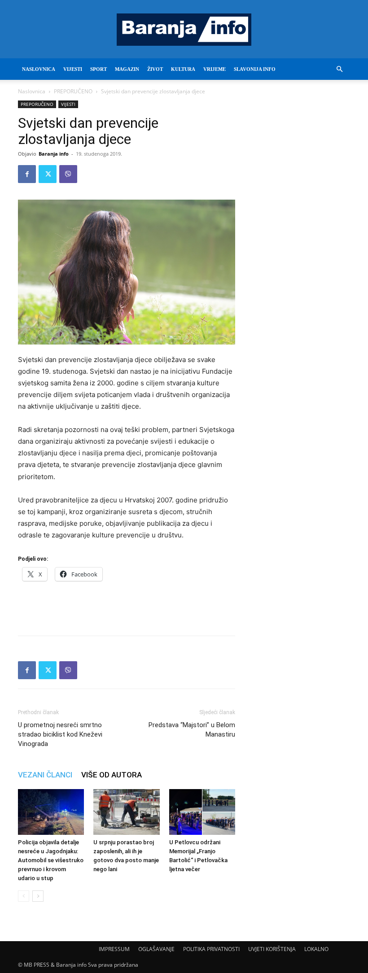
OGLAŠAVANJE (156, 949)
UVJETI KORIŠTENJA (272, 949)
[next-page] (38, 896)
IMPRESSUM (114, 949)
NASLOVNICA (38, 69)
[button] (339, 69)
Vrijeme (214, 69)
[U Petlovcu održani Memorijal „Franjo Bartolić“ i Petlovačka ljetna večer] (202, 811)
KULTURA (183, 69)
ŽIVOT (155, 69)
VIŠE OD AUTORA (111, 774)
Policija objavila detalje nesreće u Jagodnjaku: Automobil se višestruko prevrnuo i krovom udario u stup (50, 860)
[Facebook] (27, 174)
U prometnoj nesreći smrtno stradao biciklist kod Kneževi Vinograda (60, 734)
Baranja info (54, 153)
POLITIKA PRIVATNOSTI (211, 949)
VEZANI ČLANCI (45, 774)
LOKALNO (316, 949)
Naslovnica (31, 91)
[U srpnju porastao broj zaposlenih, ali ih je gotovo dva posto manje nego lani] (126, 811)
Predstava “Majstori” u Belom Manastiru (192, 729)
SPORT (98, 69)
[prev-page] (23, 896)
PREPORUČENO (73, 91)
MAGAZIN (127, 69)
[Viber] (68, 174)
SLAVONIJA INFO (255, 69)
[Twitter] (48, 174)
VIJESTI (72, 69)
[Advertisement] (127, 605)
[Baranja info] (184, 29)
